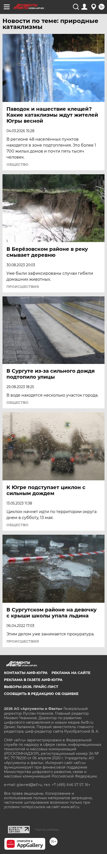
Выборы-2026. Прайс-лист (31, 686)
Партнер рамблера (47, 829)
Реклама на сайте (71, 673)
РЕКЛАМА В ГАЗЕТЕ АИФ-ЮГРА (33, 680)
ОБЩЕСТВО (17, 164)
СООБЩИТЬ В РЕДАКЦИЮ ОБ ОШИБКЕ (41, 693)
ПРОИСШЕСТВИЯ (22, 286)
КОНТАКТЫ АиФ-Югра (26, 673)
